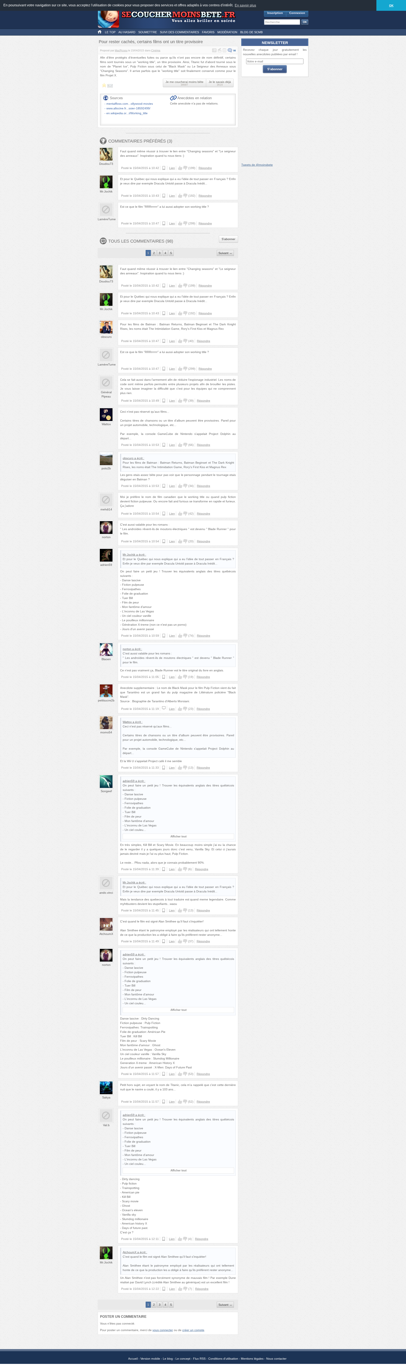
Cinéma (155, 50)
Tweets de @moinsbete (257, 164)
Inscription (275, 13)
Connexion (297, 13)
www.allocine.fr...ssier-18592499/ (128, 108)
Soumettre (147, 32)
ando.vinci (106, 892)
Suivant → (225, 253)
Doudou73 (106, 163)
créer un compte (193, 1330)
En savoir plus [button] (245, 5)
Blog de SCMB (251, 32)
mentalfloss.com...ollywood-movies (129, 103)
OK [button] (391, 5)
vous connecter (162, 1330)
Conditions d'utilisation (223, 1358)
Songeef (106, 791)
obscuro (106, 336)
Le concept (183, 1358)
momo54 (106, 732)
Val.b (106, 1125)
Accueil (133, 1358)
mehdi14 (106, 509)
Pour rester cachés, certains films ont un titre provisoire (151, 41)
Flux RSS (199, 1358)
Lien (172, 168)
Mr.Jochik (106, 191)
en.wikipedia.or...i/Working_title (127, 113)
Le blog (168, 1358)
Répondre (205, 168)
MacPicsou (121, 50)
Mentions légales (252, 1358)
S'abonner (228, 239)
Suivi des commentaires (179, 32)
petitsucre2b (106, 700)
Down (185, 168)
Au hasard (126, 32)
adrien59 (106, 564)
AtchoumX (106, 934)
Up (180, 168)
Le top (110, 32)
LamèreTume (107, 219)
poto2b (106, 468)
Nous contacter (276, 1358)
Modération (227, 32)
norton (106, 537)
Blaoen (106, 659)
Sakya (106, 1097)
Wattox (106, 424)
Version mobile (150, 1358)
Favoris (208, 32)
